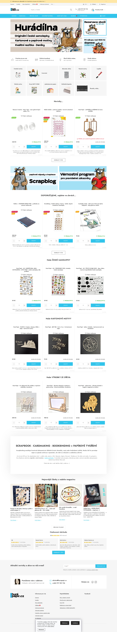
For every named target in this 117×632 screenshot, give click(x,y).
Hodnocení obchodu (44, 4)
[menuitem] (14, 16)
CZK (86, 4)
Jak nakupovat (38, 618)
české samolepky (49, 458)
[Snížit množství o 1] (14, 147)
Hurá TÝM (62, 602)
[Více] (103, 16)
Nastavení (41, 629)
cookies (45, 622)
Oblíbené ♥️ (35, 4)
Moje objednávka (26, 4)
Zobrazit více (58, 160)
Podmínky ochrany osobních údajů (42, 613)
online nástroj (51, 626)
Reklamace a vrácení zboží (65, 605)
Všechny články (58, 527)
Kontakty (18, 4)
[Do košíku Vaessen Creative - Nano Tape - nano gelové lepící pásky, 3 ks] (34, 146)
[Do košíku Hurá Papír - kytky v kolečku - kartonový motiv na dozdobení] (98, 364)
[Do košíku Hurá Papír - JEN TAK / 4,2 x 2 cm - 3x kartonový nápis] (66, 364)
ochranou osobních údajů (92, 570)
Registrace (103, 4)
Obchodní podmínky (39, 610)
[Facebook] (92, 582)
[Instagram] (96, 582)
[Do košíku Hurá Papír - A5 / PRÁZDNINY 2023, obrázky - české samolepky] (66, 305)
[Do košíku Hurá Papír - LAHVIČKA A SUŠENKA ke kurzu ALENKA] (98, 147)
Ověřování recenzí (39, 615)
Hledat (71, 10)
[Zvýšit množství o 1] (24, 147)
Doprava (12, 4)
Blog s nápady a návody (65, 597)
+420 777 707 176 (82, 9)
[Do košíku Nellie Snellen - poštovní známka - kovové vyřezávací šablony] (66, 146)
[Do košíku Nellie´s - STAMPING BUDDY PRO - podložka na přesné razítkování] (34, 241)
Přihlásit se (101, 566)
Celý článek (13, 520)
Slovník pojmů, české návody (66, 600)
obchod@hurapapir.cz (59, 580)
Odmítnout (65, 623)
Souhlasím (75, 623)
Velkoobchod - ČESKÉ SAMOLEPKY (67, 608)
